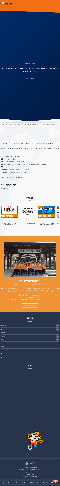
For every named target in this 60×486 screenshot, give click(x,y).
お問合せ (3, 346)
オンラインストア (5, 343)
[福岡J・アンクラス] (6, 3)
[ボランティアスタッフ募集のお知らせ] (28, 212)
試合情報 (3, 332)
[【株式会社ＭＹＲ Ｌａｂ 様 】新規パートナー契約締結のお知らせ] (46, 212)
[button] (56, 2)
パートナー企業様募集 (30, 305)
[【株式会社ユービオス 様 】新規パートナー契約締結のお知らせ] (9, 212)
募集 (2, 339)
